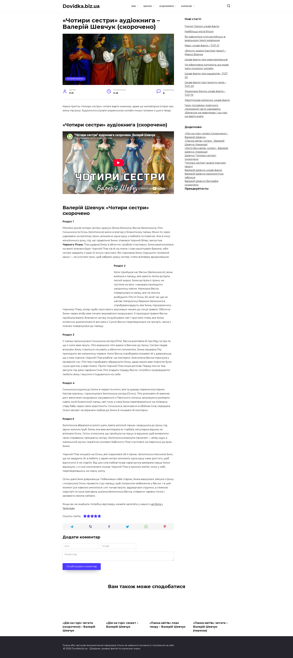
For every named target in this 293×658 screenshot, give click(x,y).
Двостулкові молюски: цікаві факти (207, 100)
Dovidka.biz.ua (81, 6)
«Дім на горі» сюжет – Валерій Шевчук (122, 624)
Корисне (186, 6)
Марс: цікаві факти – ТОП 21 (202, 45)
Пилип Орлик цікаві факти (202, 26)
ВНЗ (134, 6)
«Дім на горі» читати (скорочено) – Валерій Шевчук (79, 626)
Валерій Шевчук (75, 79)
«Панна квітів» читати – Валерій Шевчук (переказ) (210, 626)
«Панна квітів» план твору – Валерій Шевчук (167, 624)
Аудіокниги (166, 6)
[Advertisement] (88, 284)
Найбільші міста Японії (199, 31)
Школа (147, 6)
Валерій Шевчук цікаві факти (203, 170)
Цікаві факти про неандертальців (206, 59)
